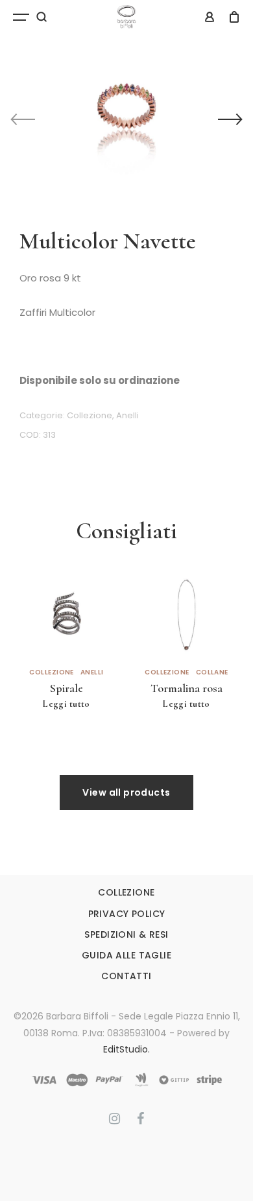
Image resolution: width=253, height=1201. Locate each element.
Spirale (66, 688)
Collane (212, 672)
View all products (126, 792)
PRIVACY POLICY (126, 913)
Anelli (127, 415)
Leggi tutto (66, 703)
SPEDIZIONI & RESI (126, 934)
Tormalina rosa (187, 688)
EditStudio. (126, 1049)
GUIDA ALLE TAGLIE (126, 955)
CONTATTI (126, 975)
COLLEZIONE (126, 892)
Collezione (89, 415)
